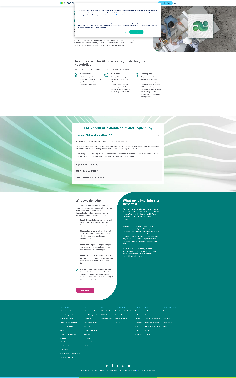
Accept (136, 32)
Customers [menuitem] (166, 315)
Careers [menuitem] (137, 318)
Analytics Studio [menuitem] (65, 345)
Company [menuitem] (138, 307)
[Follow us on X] (118, 366)
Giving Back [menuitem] (139, 334)
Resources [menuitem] (87, 334)
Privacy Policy (120, 15)
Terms (112, 370)
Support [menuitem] (165, 326)
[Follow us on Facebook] (112, 366)
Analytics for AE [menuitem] (88, 318)
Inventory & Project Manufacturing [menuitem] (70, 353)
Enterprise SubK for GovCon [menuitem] (123, 311)
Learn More (84, 290)
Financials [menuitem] (63, 338)
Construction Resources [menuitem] (152, 326)
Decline (151, 32)
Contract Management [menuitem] (67, 318)
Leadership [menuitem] (138, 322)
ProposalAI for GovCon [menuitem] (122, 315)
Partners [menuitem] (137, 315)
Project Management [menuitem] (66, 315)
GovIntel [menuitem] (117, 322)
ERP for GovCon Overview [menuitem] (68, 311)
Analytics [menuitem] (62, 330)
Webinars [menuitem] (148, 334)
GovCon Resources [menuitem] (151, 315)
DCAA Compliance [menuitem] (65, 342)
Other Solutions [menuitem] (120, 307)
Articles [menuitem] (147, 330)
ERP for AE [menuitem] (87, 307)
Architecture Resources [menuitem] (152, 318)
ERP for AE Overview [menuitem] (90, 311)
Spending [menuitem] (87, 338)
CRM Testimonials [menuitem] (106, 318)
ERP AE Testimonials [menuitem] (90, 345)
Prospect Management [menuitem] (91, 330)
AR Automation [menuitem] (64, 349)
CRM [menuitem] (102, 307)
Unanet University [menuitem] (168, 322)
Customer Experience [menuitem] (169, 307)
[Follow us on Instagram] (123, 366)
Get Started (165, 3)
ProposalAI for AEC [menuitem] (121, 318)
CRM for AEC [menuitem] (105, 315)
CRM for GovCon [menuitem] (106, 311)
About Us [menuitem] (138, 311)
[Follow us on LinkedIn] (107, 366)
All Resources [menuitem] (149, 311)
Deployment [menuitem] (167, 318)
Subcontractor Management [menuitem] (69, 322)
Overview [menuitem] (166, 311)
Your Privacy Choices (146, 370)
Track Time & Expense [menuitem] (66, 326)
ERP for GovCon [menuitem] (65, 307)
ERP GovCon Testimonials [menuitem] (68, 357)
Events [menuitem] (137, 330)
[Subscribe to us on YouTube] (129, 366)
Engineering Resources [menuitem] (152, 322)
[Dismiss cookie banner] (157, 7)
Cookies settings (121, 32)
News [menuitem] (136, 326)
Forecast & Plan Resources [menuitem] (68, 334)
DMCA (119, 370)
